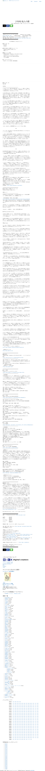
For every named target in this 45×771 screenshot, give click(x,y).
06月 (24, 703)
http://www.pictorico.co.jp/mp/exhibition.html (13, 357)
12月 (37, 703)
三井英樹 (6, 601)
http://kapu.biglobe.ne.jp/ (26, 534)
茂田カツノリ (7, 610)
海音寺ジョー (9, 671)
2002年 (6, 764)
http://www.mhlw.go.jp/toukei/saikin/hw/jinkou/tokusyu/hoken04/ (16, 199)
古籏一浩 (6, 599)
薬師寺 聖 (6, 645)
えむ (5, 640)
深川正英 (6, 620)
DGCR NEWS (7, 597)
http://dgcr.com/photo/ (24, 542)
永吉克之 (6, 609)
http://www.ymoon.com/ (7, 366)
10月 (33, 703)
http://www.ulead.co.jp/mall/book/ (10, 447)
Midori (6, 623)
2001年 (6, 765)
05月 (22, 703)
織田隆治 (6, 654)
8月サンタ (6, 618)
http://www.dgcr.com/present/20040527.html (12, 472)
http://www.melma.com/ (24, 535)
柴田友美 (8, 669)
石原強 (6, 603)
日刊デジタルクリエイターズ (14, 0)
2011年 (6, 754)
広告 (8, 693)
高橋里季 (6, 624)
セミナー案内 (7, 683)
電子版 (4, 582)
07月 (26, 703)
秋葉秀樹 (6, 643)
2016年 (6, 749)
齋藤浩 (6, 626)
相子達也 (6, 629)
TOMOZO (6, 663)
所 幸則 (6, 632)
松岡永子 (8, 670)
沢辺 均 (6, 646)
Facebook (35, 1)
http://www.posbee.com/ (25, 537)
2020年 (6, 744)
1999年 (6, 767)
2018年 (6, 747)
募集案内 (6, 688)
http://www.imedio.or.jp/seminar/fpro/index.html (13, 372)
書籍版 (4, 585)
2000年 (6, 766)
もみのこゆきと (7, 637)
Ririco (6, 650)
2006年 (6, 760)
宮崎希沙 (6, 653)
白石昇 (6, 617)
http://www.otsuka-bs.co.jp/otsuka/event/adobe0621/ (14, 397)
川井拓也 (6, 641)
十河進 (6, 612)
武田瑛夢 (6, 630)
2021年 (6, 743)
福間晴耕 (6, 658)
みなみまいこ (7, 675)
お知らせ (8, 692)
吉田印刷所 (32, 770)
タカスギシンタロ (10, 668)
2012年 (6, 753)
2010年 (6, 755)
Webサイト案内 (7, 687)
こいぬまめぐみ (7, 662)
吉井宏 (6, 607)
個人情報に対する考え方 (7, 563)
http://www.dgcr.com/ (7, 35)
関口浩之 (6, 657)
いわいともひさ (7, 659)
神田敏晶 (6, 598)
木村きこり (7, 674)
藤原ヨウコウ (7, 664)
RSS (31, 1)
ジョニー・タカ (7, 647)
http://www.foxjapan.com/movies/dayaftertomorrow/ (13, 347)
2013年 (6, 752)
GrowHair (6, 613)
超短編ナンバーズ (8, 667)
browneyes (7, 649)
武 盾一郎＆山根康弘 (8, 619)
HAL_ (6, 625)
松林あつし (7, 628)
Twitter (40, 1)
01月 (13, 701)
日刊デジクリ (7, 697)
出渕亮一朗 (7, 648)
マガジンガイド (7, 686)
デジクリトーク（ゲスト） (9, 680)
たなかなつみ (9, 672)
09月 (31, 703)
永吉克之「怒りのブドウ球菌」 (8, 583)
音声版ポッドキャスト (9, 694)
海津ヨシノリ (7, 608)
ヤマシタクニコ (7, 616)
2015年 (6, 750)
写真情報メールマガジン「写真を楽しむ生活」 (13, 593)
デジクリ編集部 (7, 691)
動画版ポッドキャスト (9, 695)
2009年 (6, 756)
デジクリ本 (7, 696)
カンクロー (7, 661)
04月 (20, 701)
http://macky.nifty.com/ (11, 535)
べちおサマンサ (7, 633)
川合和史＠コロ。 (8, 651)
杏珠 (5, 636)
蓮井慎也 (6, 642)
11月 (35, 703)
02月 (15, 701)
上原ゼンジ (7, 611)
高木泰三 (6, 638)
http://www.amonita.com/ (8, 350)
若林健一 (6, 656)
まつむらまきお (7, 605)
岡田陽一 (6, 634)
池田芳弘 (6, 673)
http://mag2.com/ (16, 533)
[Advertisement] (22, 11)
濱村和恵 (6, 679)
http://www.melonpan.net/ (12, 536)
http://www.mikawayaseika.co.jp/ (9, 509)
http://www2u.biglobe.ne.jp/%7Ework (14, 185)
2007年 (6, 759)
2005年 (6, 761)
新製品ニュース (7, 684)
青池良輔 (6, 621)
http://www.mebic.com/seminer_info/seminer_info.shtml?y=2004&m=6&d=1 (18, 424)
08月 (29, 703)
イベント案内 (7, 681)
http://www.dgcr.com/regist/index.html (23, 526)
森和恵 (6, 644)
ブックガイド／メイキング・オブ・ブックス (12, 685)
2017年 (6, 748)
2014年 (6, 751)
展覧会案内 (7, 682)
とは (8, 561)
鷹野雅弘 (6, 615)
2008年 (6, 758)
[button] (4, 26)
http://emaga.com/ (11, 534)
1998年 (6, 768)
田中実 (6, 676)
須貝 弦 (6, 622)
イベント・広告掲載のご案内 (8, 562)
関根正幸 (6, 666)
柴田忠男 (6, 678)
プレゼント (7, 689)
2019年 (6, 746)
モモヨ (6, 600)
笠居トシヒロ (7, 606)
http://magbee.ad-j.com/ (11, 537)
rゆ (5, 604)
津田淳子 (6, 631)
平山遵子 (6, 655)
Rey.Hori (6, 635)
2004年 (6, 762)
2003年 (6, 763)
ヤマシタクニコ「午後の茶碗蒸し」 (9, 571)
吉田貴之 (6, 660)
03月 (18, 701)
